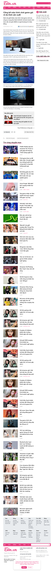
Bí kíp (30, 525)
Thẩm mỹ (15, 534)
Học (24, 7)
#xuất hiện (26, 211)
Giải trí (30, 534)
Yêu (20, 7)
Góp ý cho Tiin (29, 132)
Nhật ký (22, 520)
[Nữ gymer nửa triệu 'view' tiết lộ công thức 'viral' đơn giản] (10, 250)
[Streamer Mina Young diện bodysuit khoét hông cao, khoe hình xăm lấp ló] (10, 290)
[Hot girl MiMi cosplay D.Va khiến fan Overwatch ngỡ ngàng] (10, 343)
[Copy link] (14, 132)
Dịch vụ (38, 537)
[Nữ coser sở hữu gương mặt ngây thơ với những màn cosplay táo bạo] (10, 302)
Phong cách (15, 522)
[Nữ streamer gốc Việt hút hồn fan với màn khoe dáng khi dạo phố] (10, 323)
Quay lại (7, 132)
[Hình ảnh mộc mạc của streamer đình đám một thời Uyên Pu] (10, 240)
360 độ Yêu (23, 523)
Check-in (15, 523)
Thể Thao (7, 532)
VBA (14, 525)
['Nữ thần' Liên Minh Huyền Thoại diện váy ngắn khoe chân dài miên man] (10, 207)
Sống (14, 7)
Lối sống (15, 520)
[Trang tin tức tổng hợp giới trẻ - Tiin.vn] (9, 3)
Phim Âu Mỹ (39, 522)
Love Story (23, 522)
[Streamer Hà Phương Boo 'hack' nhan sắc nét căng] (10, 270)
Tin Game (46, 532)
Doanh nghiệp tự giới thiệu (38, 540)
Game (21, 154)
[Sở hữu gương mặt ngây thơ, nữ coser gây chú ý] (10, 313)
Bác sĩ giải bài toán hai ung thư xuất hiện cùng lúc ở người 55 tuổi (42, 25)
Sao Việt (7, 520)
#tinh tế (25, 233)
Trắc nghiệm (23, 534)
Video (30, 530)
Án (6, 535)
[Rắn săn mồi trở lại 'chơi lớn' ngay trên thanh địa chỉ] (10, 218)
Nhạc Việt (46, 520)
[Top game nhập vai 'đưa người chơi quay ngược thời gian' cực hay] (10, 197)
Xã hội (30, 535)
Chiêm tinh (23, 532)
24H (29, 7)
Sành (37, 530)
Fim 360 (34, 8)
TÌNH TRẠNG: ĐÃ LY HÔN (42, 60)
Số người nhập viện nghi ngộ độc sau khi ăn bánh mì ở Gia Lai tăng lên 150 (43, 17)
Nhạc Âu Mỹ (46, 525)
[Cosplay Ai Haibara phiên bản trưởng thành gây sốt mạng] (10, 333)
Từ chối (30, 567)
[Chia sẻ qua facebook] (12, 132)
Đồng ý (24, 567)
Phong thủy (23, 537)
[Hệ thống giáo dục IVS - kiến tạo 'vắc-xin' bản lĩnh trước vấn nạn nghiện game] (10, 175)
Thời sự (6, 534)
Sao (9, 7)
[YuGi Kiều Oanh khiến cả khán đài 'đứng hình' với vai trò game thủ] (10, 353)
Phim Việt (38, 520)
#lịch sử (25, 199)
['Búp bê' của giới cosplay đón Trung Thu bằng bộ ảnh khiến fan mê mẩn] (10, 228)
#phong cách (26, 326)
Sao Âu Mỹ (7, 523)
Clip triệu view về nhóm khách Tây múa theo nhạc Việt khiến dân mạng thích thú (43, 35)
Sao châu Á (7, 522)
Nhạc (38, 7)
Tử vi (22, 535)
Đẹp (44, 7)
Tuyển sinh (31, 520)
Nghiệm (49, 7)
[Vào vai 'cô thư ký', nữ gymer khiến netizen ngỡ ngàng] (10, 260)
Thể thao (30, 537)
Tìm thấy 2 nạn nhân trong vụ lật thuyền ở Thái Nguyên (43, 44)
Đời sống (30, 532)
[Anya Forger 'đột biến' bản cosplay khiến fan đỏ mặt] (10, 187)
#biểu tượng (26, 189)
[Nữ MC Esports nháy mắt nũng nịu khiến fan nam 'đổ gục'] (10, 280)
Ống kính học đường (31, 527)
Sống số (38, 535)
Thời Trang (15, 532)
